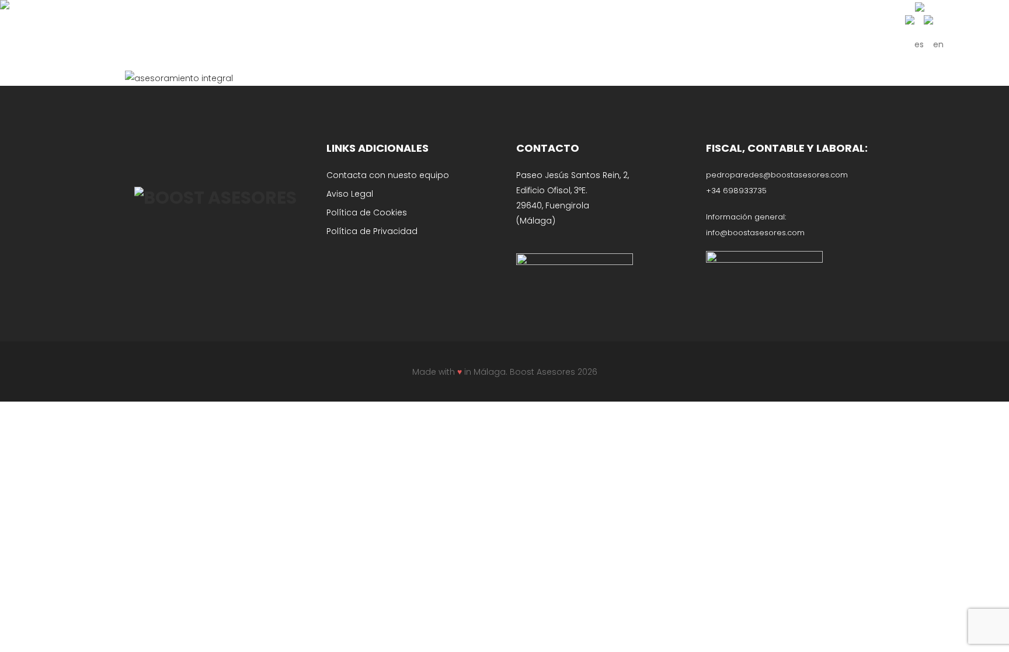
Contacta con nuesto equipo (387, 175)
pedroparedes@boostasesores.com (777, 174)
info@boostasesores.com (755, 232)
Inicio (488, 74)
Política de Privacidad (371, 231)
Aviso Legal (349, 194)
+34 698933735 (736, 190)
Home (458, 74)
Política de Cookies (366, 212)
